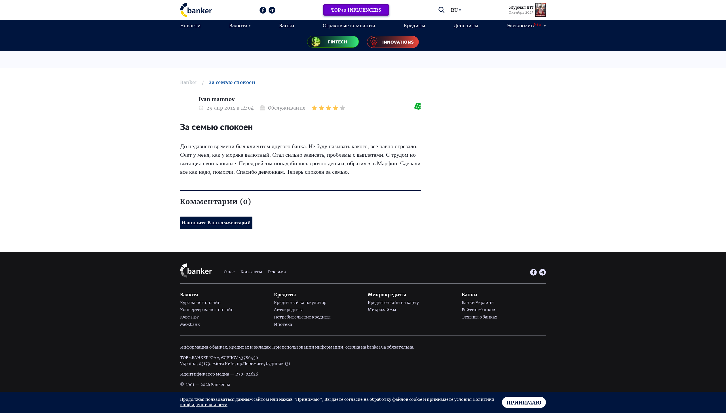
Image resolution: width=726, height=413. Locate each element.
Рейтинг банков (478, 309)
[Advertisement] (488, 136)
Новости (190, 25)
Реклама (277, 271)
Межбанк (190, 324)
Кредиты (414, 25)
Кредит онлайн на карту (393, 302)
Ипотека (283, 324)
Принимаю (523, 402)
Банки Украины (478, 302)
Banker (188, 82)
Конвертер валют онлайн (207, 309)
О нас (229, 271)
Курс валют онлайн (200, 302)
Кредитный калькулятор (300, 302)
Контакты (251, 271)
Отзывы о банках (479, 317)
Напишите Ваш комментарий (216, 222)
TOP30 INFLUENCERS (356, 10)
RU (454, 10)
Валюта (238, 25)
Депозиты (466, 25)
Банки (286, 25)
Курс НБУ (189, 317)
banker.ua (376, 347)
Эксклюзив (525, 25)
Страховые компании (349, 25)
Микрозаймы (382, 309)
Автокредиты (288, 309)
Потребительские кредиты (302, 317)
